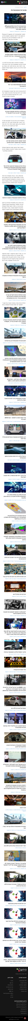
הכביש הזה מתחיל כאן (19, 594)
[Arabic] (6, 2)
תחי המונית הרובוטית (20, 669)
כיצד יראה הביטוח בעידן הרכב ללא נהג (15, 845)
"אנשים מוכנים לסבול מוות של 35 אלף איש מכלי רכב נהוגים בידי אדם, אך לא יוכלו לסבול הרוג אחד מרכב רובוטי (15, 632)
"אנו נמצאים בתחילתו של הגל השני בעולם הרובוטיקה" (16, 922)
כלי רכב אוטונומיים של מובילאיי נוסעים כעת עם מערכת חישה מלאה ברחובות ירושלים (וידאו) (15, 226)
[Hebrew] (2, 2)
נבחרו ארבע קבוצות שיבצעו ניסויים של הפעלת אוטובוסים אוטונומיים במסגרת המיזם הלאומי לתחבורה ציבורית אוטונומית (15, 168)
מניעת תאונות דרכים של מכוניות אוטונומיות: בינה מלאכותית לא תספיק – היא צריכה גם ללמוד (14, 517)
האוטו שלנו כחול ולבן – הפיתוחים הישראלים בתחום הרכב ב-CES (16, 380)
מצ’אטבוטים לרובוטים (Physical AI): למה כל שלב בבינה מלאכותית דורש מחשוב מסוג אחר (15, 27)
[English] (4, 2)
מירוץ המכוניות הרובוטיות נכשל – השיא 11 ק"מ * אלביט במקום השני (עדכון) (15, 960)
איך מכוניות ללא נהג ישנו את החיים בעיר (14, 576)
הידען (25, 7)
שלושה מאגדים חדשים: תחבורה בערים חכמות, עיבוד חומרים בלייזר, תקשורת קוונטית (15, 321)
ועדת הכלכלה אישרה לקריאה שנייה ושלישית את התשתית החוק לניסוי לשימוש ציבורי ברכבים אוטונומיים (16, 296)
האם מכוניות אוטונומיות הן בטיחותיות (15, 340)
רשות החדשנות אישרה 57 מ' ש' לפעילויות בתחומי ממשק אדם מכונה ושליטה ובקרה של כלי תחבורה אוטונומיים (14, 247)
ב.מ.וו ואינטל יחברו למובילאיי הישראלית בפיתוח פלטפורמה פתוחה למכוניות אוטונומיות (14, 766)
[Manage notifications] (25, 1018)
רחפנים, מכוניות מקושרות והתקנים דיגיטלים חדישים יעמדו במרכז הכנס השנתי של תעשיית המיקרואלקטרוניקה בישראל (15, 788)
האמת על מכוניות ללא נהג (18, 708)
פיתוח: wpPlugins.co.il (14, 1019)
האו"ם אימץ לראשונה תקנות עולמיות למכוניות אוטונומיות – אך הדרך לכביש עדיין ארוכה (15, 56)
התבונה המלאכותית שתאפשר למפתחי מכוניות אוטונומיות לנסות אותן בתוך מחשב (15, 538)
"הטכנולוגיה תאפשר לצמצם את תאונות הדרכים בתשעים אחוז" (14, 612)
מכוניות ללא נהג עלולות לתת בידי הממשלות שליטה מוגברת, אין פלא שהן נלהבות (15, 496)
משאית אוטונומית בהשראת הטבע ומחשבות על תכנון (16, 745)
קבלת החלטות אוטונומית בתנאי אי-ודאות (14, 197)
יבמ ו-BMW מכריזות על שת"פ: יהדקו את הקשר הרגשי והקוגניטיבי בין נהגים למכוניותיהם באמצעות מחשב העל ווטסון (14, 689)
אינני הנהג (23, 807)
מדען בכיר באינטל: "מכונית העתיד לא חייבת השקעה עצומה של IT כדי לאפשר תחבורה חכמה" (14, 865)
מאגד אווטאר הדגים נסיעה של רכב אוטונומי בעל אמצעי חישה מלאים (16, 141)
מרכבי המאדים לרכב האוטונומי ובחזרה (15, 652)
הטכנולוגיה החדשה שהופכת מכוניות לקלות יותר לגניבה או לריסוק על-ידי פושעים (15, 113)
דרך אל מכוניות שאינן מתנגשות (17, 903)
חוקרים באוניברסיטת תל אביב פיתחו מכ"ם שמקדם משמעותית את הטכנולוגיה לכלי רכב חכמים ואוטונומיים (14, 360)
